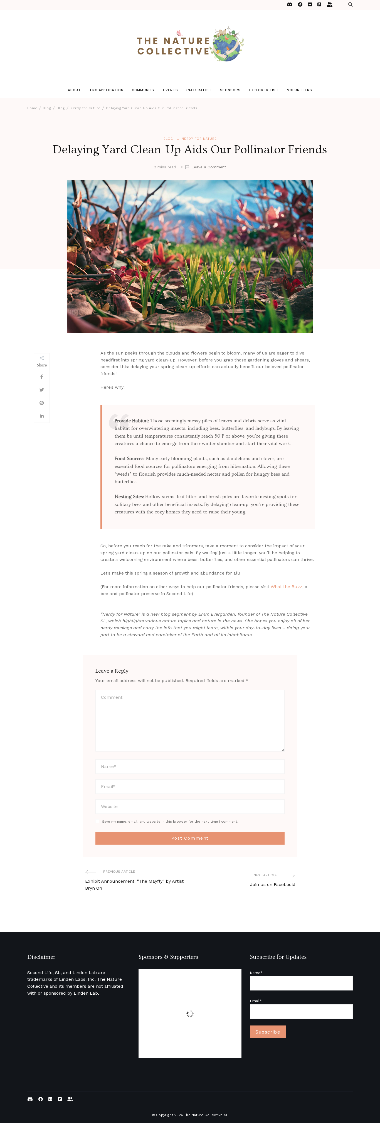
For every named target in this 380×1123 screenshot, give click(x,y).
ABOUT (74, 90)
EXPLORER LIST (264, 90)
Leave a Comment (208, 167)
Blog (168, 139)
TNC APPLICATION (106, 90)
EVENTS (170, 90)
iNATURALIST (199, 90)
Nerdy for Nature (199, 139)
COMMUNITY (143, 90)
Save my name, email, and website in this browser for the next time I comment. (170, 821)
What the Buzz (286, 586)
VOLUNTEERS (299, 90)
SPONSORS (230, 90)
